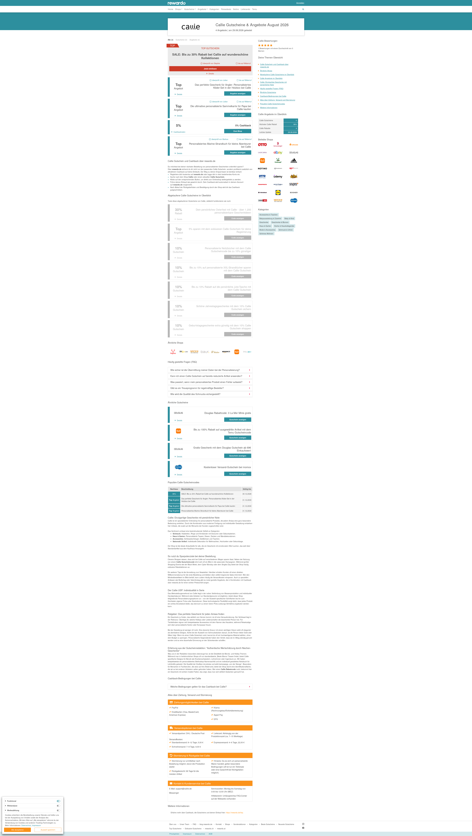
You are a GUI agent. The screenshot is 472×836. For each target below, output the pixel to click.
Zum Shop (237, 131)
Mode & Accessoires (267, 230)
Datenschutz (200, 834)
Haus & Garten (265, 226)
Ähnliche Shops (266, 70)
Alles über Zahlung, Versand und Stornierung (277, 100)
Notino (236, 9)
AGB (210, 834)
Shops (227, 824)
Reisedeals (226, 9)
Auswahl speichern (48, 830)
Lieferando (245, 9)
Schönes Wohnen (266, 233)
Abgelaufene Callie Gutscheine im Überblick (277, 74)
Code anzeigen (237, 218)
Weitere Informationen (268, 107)
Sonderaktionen (239, 824)
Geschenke (263, 222)
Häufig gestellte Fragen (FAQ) (271, 88)
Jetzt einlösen (210, 68)
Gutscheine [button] (189, 9)
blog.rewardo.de (206, 824)
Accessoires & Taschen (268, 214)
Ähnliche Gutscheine (268, 92)
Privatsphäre (174, 834)
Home (170, 9)
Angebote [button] (202, 9)
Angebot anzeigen (237, 93)
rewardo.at (221, 828)
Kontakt (219, 824)
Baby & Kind (289, 218)
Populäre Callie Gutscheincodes (272, 104)
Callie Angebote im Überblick (271, 78)
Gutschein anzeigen (237, 419)
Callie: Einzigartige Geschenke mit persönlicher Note (273, 83)
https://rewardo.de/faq (234, 812)
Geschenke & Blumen (280, 222)
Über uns (172, 824)
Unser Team (184, 824)
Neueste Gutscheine (286, 824)
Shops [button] (178, 9)
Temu (254, 9)
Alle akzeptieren (17, 830)
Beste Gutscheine (268, 824)
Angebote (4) (195, 39)
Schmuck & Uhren (286, 230)
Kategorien (214, 9)
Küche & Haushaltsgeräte (284, 226)
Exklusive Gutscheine (193, 828)
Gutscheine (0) (181, 39)
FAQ (194, 824)
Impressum (187, 834)
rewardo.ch (209, 828)
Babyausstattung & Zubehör (270, 218)
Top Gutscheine (175, 828)
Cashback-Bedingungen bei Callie (273, 96)
